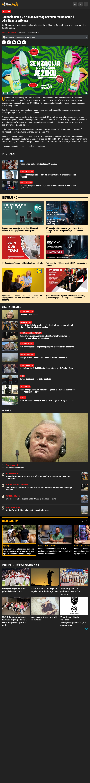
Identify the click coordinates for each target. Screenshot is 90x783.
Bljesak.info (22, 33)
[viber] (19, 42)
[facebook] (4, 42)
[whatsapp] (14, 42)
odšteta (41, 162)
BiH (23, 162)
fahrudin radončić (10, 162)
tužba (31, 162)
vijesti (4, 33)
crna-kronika (12, 33)
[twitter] (9, 42)
